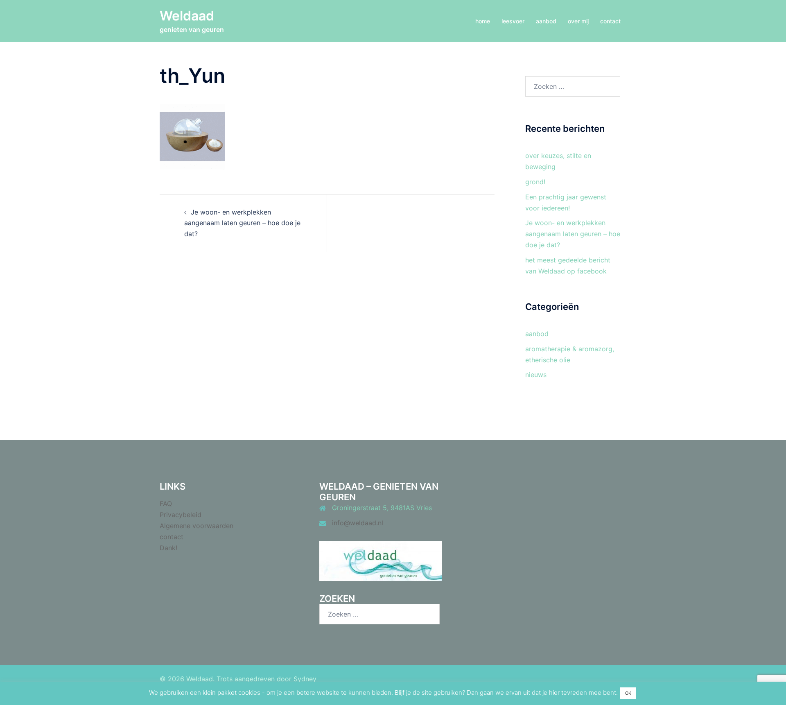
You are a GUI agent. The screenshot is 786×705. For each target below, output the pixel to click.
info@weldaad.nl (357, 523)
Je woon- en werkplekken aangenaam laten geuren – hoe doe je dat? (242, 223)
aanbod (546, 21)
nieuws (536, 375)
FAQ (166, 503)
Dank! (168, 548)
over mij (578, 21)
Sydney (305, 679)
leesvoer (512, 21)
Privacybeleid (180, 515)
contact (610, 21)
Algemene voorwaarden (196, 526)
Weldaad (187, 16)
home (482, 21)
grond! (535, 182)
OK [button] (628, 693)
